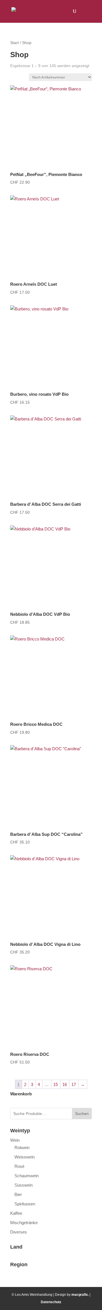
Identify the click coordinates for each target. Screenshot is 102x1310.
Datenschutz (51, 1302)
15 (55, 1084)
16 (64, 1084)
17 (73, 1084)
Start (14, 43)
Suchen (82, 1113)
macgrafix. (80, 1295)
